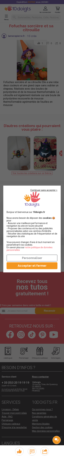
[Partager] (45, 451)
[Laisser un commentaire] (32, 451)
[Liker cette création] (19, 451)
